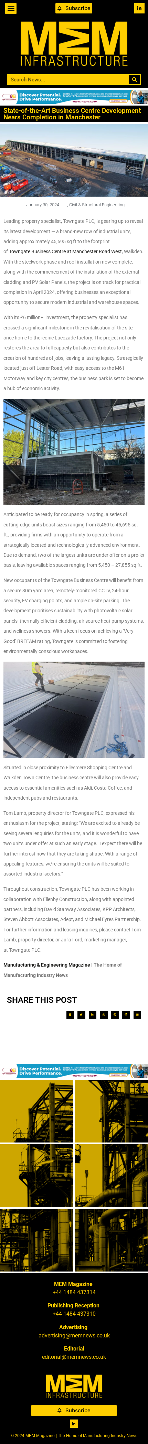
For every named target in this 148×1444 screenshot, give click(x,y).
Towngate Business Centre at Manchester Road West (65, 251)
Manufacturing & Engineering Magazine (46, 965)
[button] (11, 8)
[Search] (134, 79)
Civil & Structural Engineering (97, 204)
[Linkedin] (139, 8)
